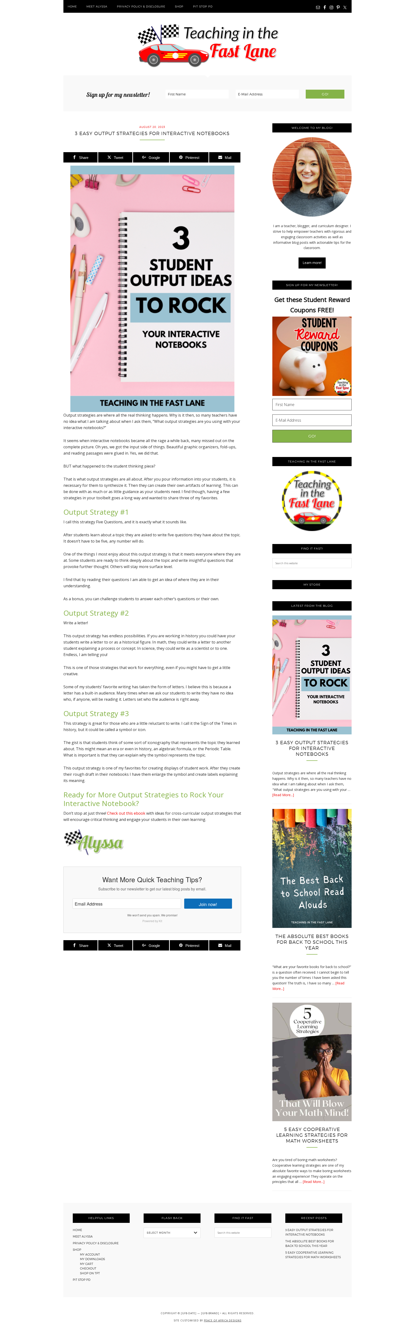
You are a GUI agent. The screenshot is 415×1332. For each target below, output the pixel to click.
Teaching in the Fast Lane (207, 44)
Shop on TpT (90, 1273)
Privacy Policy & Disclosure (96, 1243)
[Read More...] (283, 795)
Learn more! (312, 262)
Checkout (88, 1268)
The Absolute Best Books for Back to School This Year (312, 942)
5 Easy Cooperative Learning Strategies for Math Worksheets (312, 1135)
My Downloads (92, 1259)
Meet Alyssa (83, 1236)
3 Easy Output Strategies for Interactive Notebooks (312, 748)
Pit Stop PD (81, 1280)
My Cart (86, 1264)
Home (77, 1230)
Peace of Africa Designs (222, 1320)
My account (90, 1254)
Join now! (208, 904)
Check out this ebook (126, 813)
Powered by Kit (152, 921)
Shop (77, 1249)
